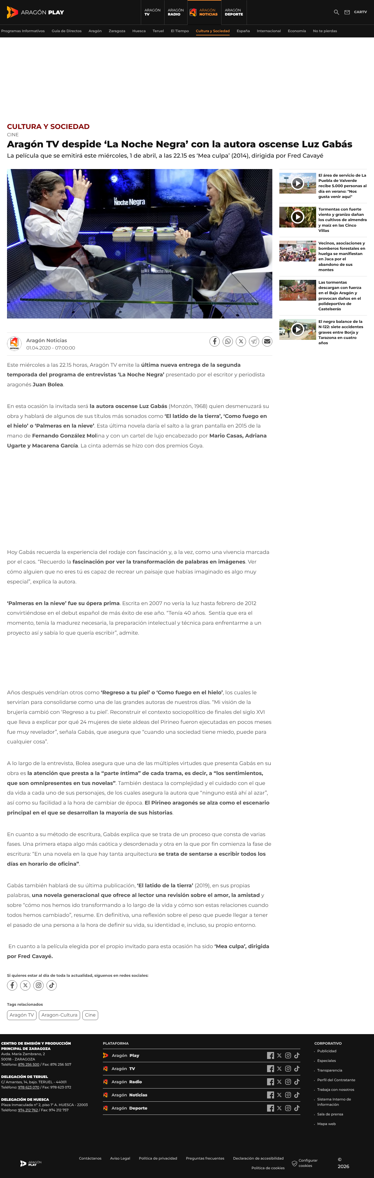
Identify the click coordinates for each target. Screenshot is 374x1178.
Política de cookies (268, 1168)
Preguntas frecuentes (205, 1158)
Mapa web (326, 1124)
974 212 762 (28, 1110)
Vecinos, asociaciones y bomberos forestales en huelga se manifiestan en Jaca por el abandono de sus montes (341, 256)
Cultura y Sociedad (48, 127)
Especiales (326, 1061)
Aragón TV (22, 1015)
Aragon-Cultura (59, 1015)
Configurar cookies (308, 1163)
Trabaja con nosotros (335, 1090)
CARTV (360, 12)
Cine (90, 1015)
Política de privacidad (158, 1158)
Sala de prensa (330, 1114)
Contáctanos (90, 1158)
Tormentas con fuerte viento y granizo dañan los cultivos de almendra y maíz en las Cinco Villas (342, 220)
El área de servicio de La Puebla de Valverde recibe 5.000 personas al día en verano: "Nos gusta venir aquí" (342, 186)
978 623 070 (28, 1087)
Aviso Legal (120, 1158)
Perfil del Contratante (336, 1080)
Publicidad (326, 1051)
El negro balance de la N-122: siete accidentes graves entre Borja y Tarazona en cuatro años (340, 332)
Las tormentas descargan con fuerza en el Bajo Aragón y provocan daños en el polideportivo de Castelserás (339, 295)
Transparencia (329, 1070)
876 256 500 (28, 1064)
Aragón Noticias (46, 341)
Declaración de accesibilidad (259, 1158)
